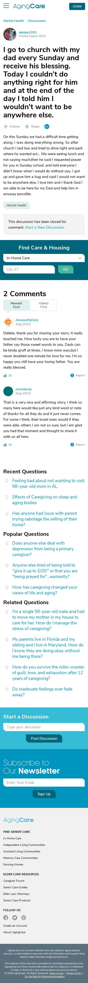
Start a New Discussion (44, 227)
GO (66, 269)
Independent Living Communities (24, 845)
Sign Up (44, 794)
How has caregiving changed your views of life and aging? (44, 590)
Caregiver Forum (13, 881)
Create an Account (15, 926)
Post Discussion (44, 738)
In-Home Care (12, 838)
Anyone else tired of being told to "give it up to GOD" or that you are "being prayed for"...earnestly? (45, 570)
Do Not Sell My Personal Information (45, 976)
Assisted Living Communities (21, 851)
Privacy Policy (74, 973)
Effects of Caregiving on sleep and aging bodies (44, 500)
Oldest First (44, 305)
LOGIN (77, 6)
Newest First (16, 305)
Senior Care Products (16, 900)
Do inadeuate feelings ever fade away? (42, 692)
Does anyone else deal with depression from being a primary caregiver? (43, 548)
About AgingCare (14, 932)
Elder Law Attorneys (16, 894)
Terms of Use (56, 973)
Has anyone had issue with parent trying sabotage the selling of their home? (44, 519)
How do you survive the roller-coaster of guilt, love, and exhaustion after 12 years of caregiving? (48, 672)
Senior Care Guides (15, 887)
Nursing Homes (13, 864)
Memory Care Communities (20, 858)
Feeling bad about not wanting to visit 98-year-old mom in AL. (48, 483)
